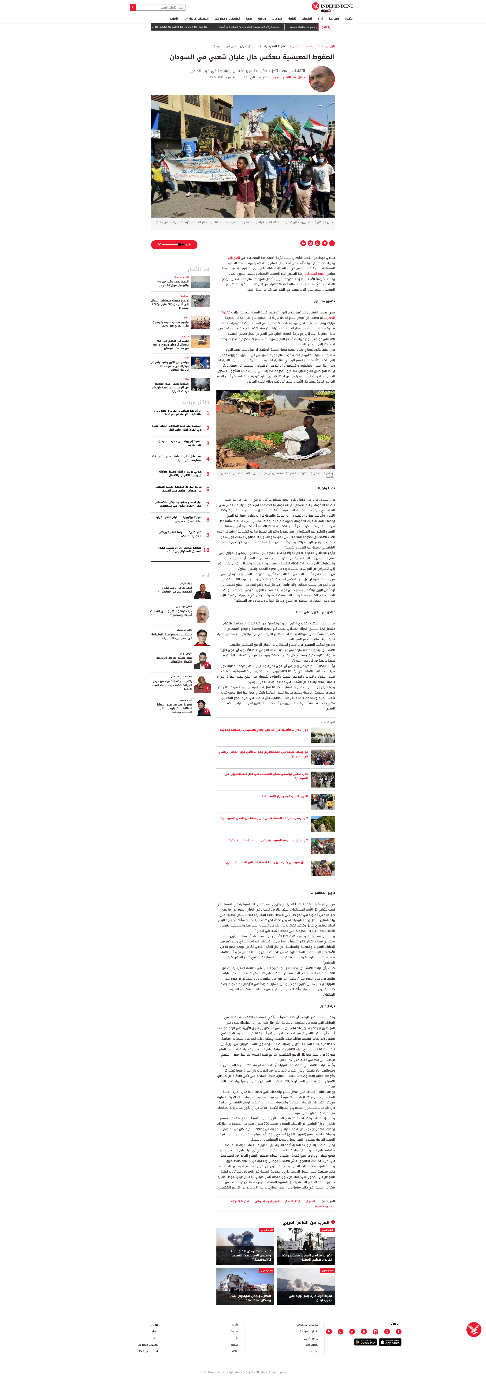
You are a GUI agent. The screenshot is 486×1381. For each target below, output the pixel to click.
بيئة (187, 379)
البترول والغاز (182, 277)
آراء (320, 18)
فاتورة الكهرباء (323, 1206)
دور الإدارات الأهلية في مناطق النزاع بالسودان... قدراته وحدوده (263, 730)
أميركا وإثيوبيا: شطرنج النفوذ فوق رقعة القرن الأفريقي (179, 519)
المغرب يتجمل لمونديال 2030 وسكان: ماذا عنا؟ (250, 1298)
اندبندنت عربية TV (196, 18)
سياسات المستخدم (307, 1324)
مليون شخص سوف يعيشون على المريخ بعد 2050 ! (170, 324)
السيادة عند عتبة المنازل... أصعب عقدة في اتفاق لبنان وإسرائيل (177, 427)
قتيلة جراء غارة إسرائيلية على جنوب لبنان (310, 1298)
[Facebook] (399, 1331)
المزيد (174, 18)
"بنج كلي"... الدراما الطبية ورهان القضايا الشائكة (180, 534)
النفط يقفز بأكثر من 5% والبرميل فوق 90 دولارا (173, 283)
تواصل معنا (311, 1344)
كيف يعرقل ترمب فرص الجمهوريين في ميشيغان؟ (175, 589)
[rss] (329, 1331)
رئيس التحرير (311, 1338)
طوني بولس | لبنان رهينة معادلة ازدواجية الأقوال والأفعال (180, 473)
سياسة (334, 18)
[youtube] (364, 1331)
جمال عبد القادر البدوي (288, 77)
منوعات (277, 18)
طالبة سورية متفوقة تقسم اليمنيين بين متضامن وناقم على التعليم (178, 488)
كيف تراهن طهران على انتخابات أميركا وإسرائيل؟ (171, 613)
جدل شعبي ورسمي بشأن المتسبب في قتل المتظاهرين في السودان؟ (266, 776)
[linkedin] (352, 1331)
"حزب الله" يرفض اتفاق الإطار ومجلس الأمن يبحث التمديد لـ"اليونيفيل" (249, 1255)
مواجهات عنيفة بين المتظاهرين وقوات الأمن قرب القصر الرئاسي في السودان (263, 754)
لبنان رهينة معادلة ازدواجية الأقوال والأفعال (174, 659)
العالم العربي (300, 46)
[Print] (303, 243)
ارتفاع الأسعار (292, 1201)
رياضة (262, 18)
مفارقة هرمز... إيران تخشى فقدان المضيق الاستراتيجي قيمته (179, 549)
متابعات (185, 296)
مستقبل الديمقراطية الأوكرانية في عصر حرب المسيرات (171, 636)
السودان (234, 258)
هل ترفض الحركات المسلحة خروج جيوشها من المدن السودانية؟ (264, 818)
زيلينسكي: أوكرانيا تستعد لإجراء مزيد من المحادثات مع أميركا (288, 27)
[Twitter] (387, 1331)
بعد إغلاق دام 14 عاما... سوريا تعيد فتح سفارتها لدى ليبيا (217, 27)
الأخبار (349, 18)
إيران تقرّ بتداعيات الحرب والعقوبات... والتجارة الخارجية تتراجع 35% (178, 412)
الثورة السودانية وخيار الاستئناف (285, 796)
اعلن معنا (313, 1351)
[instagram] (375, 1331)
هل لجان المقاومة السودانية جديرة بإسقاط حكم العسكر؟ (268, 840)
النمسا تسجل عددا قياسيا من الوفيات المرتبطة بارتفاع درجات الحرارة (170, 387)
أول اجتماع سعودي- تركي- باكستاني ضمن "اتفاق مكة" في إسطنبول (178, 504)
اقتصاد (307, 18)
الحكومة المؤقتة (240, 1201)
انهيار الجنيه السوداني (267, 1201)
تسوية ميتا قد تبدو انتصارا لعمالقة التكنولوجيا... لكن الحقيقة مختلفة (174, 708)
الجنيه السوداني (315, 274)
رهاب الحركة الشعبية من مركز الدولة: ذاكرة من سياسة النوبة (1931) (172, 685)
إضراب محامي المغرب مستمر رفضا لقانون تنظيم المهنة (307, 1257)
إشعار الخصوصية (309, 1331)
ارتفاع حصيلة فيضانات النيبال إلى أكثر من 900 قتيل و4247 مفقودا (170, 304)
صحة (249, 18)
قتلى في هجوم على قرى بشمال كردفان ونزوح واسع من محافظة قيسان (171, 344)
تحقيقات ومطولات (227, 18)
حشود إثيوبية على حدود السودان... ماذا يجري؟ (179, 443)
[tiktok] (340, 1331)
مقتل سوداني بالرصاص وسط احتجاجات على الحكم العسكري (267, 862)
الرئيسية (329, 46)
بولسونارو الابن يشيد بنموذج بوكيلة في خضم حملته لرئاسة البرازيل (170, 366)
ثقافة (292, 18)
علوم (186, 317)
